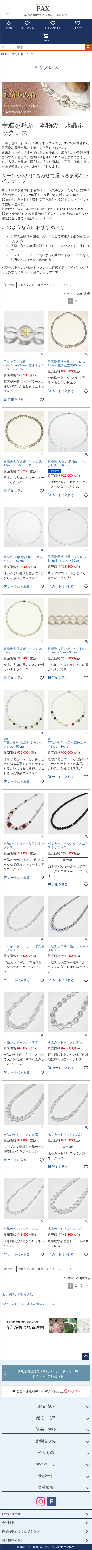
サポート (46, 1476)
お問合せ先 (46, 1441)
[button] (87, 301)
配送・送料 (46, 1418)
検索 (88, 47)
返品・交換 (46, 1429)
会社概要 (46, 1487)
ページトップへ (85, 1356)
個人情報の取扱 (13, 1540)
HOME (5, 54)
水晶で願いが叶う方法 (17, 1294)
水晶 (14, 54)
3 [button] (81, 301)
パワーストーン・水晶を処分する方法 (28, 1304)
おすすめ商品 (27, 28)
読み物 (9, 28)
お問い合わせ (11, 1514)
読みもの (46, 1452)
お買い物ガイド (53, 28)
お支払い (46, 1406)
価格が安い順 (26, 284)
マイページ (77, 28)
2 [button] (76, 301)
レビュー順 (64, 284)
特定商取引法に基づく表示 (20, 1531)
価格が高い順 (46, 284)
